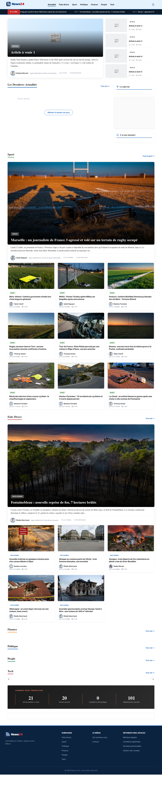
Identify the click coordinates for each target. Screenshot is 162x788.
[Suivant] (153, 679)
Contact (95, 742)
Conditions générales (131, 742)
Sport (74, 4)
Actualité (52, 4)
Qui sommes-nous (99, 737)
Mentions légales (130, 737)
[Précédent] (8, 679)
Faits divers (64, 4)
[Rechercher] (153, 4)
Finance (94, 4)
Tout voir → (105, 86)
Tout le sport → (148, 156)
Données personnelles (132, 746)
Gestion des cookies (131, 750)
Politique (84, 4)
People (104, 4)
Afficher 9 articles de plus (58, 112)
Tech (112, 4)
